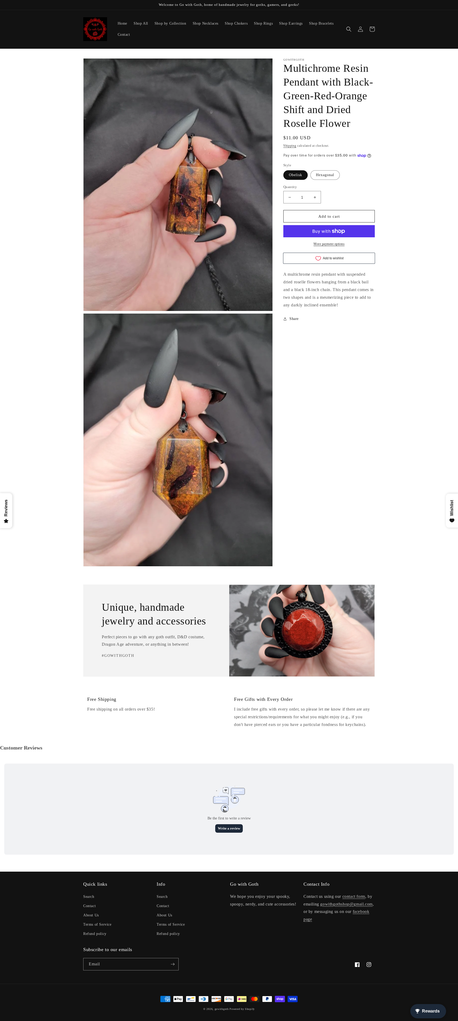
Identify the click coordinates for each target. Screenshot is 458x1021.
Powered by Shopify (242, 1008)
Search (88, 897)
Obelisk (295, 175)
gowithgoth (222, 1008)
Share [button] (294, 319)
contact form (353, 896)
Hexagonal (325, 175)
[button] (349, 29)
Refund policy (95, 934)
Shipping (289, 146)
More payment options (329, 244)
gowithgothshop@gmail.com (346, 904)
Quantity (290, 187)
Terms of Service (97, 924)
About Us (91, 915)
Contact (89, 906)
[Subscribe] (172, 964)
